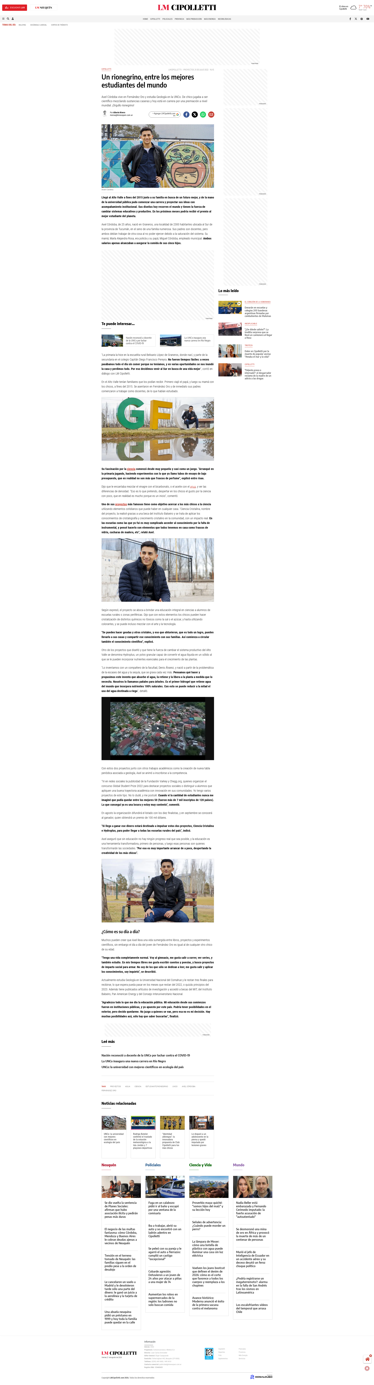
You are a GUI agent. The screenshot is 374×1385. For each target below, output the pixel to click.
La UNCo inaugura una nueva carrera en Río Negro (197, 339)
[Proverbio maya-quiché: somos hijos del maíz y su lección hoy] (208, 1187)
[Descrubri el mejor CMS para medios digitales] (261, 1379)
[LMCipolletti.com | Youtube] (368, 19)
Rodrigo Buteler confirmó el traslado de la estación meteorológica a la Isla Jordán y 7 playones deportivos (142, 1141)
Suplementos (223, 1358)
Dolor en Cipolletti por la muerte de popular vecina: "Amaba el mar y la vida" (258, 354)
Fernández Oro (109, 1090)
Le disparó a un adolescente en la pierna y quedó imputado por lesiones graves (200, 1140)
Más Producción (194, 19)
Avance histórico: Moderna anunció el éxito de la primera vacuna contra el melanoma (208, 1303)
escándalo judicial (38, 25)
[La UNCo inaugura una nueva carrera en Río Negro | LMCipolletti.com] (170, 341)
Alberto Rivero (119, 112)
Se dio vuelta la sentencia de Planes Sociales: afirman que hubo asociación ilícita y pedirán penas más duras (121, 1209)
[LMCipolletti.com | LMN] (43, 8)
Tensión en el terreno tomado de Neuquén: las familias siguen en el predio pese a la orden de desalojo (120, 1262)
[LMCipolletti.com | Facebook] (351, 19)
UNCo (175, 1086)
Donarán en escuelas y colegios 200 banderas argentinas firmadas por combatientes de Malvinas (258, 311)
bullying (22, 25)
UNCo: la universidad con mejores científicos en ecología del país (143, 1067)
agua (193, 486)
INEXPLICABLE (251, 324)
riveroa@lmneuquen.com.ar (121, 115)
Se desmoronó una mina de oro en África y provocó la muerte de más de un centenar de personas (252, 1234)
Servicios (242, 1358)
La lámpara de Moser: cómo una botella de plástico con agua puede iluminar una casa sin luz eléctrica (207, 1248)
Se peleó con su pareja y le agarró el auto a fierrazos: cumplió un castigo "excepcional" (164, 1254)
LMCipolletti (174, 69)
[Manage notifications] (367, 1368)
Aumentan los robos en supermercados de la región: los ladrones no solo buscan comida (163, 1299)
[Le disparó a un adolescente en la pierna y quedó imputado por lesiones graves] (201, 1123)
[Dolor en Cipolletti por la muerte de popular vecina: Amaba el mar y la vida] (230, 350)
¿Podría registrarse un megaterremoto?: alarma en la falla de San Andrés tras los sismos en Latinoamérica (251, 1285)
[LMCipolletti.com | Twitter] (356, 19)
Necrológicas (224, 19)
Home (145, 19)
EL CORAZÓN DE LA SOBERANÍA (258, 302)
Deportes (221, 1352)
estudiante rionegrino (157, 1086)
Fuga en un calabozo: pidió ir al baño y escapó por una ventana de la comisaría (163, 1208)
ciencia (131, 469)
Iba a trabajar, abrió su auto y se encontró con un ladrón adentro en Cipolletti (164, 1231)
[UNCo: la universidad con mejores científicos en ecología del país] (114, 1123)
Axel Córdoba (188, 1086)
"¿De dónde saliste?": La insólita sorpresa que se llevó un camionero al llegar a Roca (258, 333)
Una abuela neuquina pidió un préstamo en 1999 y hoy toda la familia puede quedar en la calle (121, 1317)
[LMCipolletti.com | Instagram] (362, 19)
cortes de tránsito (59, 25)
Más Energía (210, 19)
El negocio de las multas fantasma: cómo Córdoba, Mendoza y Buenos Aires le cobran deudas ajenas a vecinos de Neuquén (121, 1236)
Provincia (179, 19)
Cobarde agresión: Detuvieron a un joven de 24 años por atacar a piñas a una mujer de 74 (165, 1276)
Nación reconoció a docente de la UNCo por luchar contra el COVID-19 (139, 340)
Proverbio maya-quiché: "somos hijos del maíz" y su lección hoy (207, 1206)
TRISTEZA (249, 345)
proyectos (188, 69)
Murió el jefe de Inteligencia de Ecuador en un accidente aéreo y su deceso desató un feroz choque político (252, 1259)
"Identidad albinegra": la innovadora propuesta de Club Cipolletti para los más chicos (171, 1141)
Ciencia (138, 1086)
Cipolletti (155, 19)
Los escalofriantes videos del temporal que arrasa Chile (252, 1308)
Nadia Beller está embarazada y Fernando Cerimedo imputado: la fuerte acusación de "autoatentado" (251, 1209)
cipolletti (249, 364)
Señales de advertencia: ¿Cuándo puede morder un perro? (208, 1225)
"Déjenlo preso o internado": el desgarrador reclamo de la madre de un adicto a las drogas (258, 374)
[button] (3, 19)
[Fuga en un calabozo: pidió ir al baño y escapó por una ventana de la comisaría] (165, 1187)
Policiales (167, 19)
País (219, 1355)
